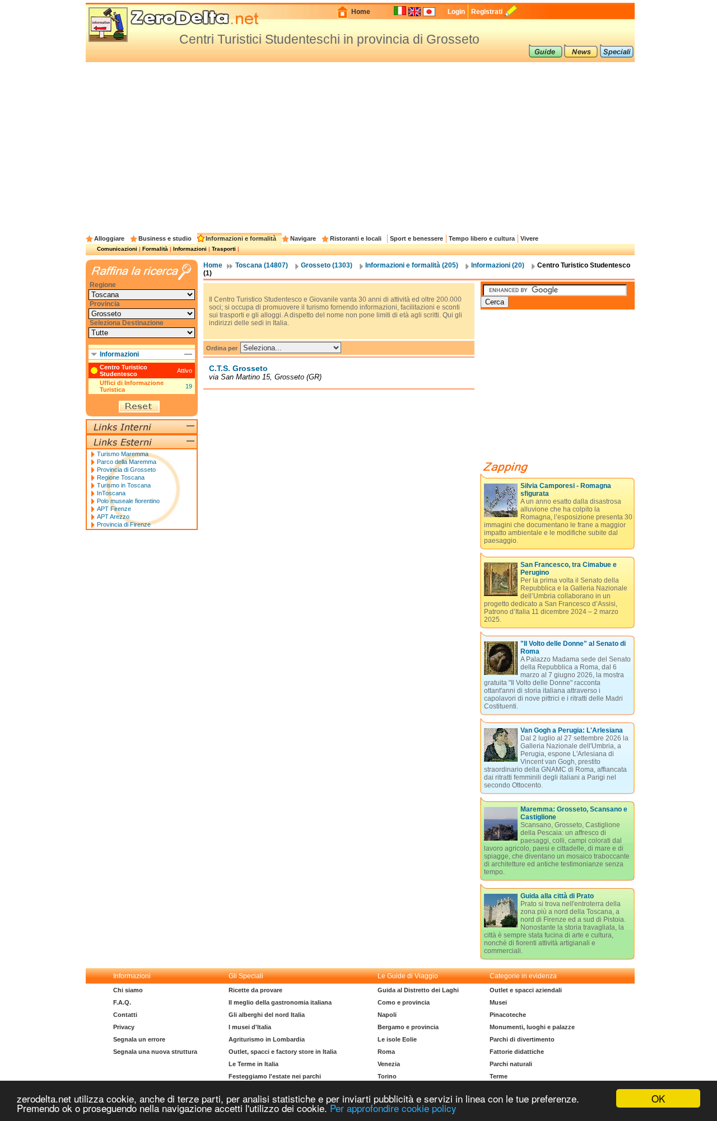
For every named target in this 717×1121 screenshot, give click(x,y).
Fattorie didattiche (517, 1051)
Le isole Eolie (397, 1039)
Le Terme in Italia (253, 1064)
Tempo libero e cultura (482, 238)
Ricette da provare (255, 990)
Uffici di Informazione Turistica (132, 386)
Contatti (125, 1014)
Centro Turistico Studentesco (123, 370)
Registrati (486, 12)
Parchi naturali (511, 1064)
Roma (386, 1051)
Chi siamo (128, 990)
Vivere (529, 238)
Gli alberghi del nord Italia (267, 1014)
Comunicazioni (117, 249)
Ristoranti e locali (355, 238)
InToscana (111, 493)
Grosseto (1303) (326, 265)
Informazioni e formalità (241, 238)
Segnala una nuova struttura (155, 1051)
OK (658, 1098)
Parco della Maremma (126, 461)
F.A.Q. (122, 1002)
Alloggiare (109, 238)
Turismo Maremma (122, 454)
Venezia (389, 1064)
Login (456, 12)
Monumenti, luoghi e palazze (532, 1027)
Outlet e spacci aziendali (526, 990)
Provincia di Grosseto (126, 469)
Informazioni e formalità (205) (411, 265)
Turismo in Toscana (124, 485)
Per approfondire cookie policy (393, 1108)
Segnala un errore (139, 1039)
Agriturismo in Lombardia (267, 1039)
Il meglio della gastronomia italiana (280, 1002)
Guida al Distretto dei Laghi (418, 990)
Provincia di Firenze (124, 524)
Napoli (387, 1014)
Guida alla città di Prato (557, 896)
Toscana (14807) (261, 265)
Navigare (303, 238)
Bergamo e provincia (408, 1027)
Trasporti (224, 249)
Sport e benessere (416, 238)
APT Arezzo (113, 516)
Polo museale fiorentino (128, 501)
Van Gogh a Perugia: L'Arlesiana (571, 730)
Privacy (123, 1027)
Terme (499, 1076)
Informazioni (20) (497, 265)
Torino (387, 1076)
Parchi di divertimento (522, 1039)
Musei (498, 1002)
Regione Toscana (121, 477)
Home (360, 12)
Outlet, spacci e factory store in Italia (283, 1051)
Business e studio (165, 238)
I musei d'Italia (250, 1027)
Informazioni (190, 249)
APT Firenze (114, 508)
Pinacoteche (508, 1014)
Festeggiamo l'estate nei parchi (275, 1076)
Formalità (155, 249)
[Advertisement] (360, 146)
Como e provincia (404, 1002)
